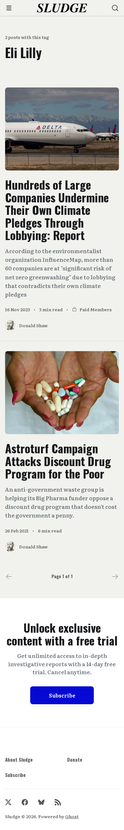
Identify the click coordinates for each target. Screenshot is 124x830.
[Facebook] (25, 802)
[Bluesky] (41, 802)
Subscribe (62, 695)
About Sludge (19, 759)
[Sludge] (62, 8)
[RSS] (58, 802)
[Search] (115, 8)
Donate (74, 759)
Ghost (72, 816)
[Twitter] (8, 802)
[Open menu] (9, 8)
